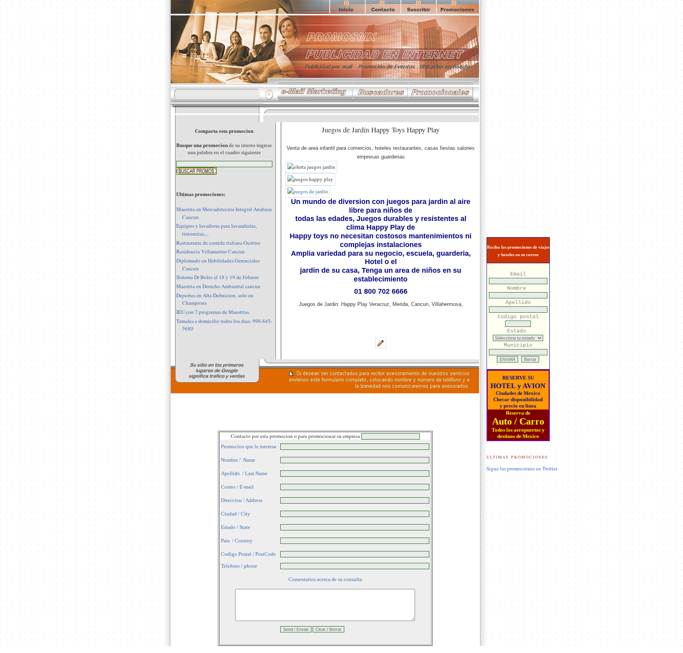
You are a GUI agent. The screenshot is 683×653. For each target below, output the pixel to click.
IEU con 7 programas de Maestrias (212, 311)
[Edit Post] (380, 346)
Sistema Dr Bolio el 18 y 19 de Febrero (217, 277)
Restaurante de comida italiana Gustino (218, 242)
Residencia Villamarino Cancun (210, 251)
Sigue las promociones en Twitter (522, 468)
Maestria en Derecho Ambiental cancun (218, 286)
